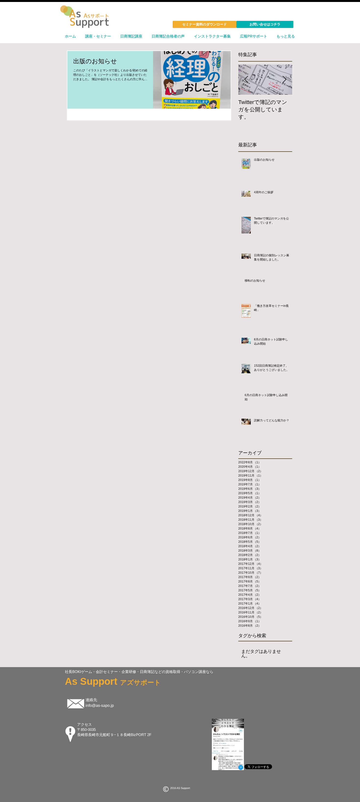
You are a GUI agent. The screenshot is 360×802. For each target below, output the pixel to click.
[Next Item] (284, 79)
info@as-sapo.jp (99, 705)
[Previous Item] (246, 79)
